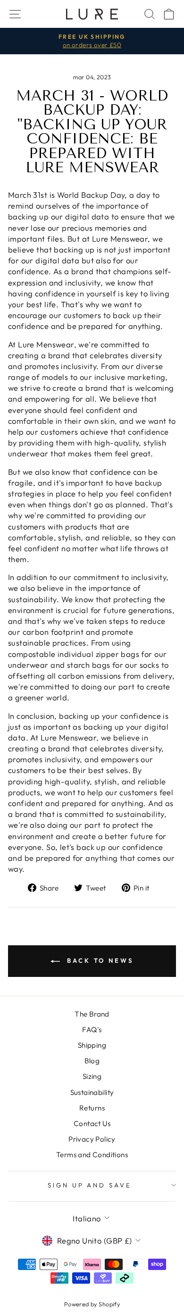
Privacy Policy (92, 1139)
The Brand (92, 1013)
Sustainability (92, 1092)
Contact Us (92, 1123)
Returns (92, 1107)
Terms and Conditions (92, 1154)
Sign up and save (90, 1185)
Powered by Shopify (92, 1304)
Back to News (99, 960)
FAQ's (91, 1029)
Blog (92, 1060)
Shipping (92, 1045)
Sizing (92, 1076)
